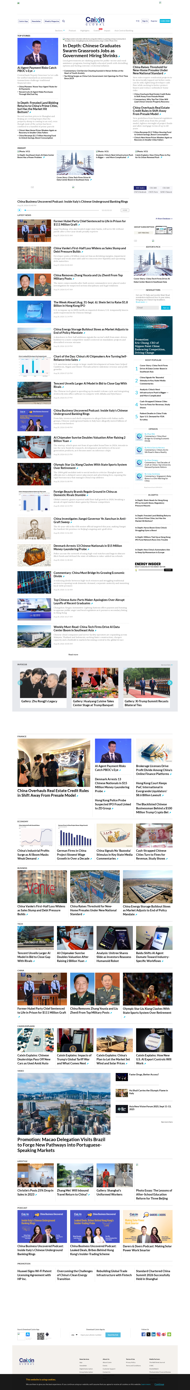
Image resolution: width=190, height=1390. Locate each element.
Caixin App (23, 21)
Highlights (84, 30)
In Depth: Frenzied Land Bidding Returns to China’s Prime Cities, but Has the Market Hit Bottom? (37, 107)
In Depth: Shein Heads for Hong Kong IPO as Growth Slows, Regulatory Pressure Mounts (151, 503)
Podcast (72, 30)
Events (97, 30)
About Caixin (107, 1362)
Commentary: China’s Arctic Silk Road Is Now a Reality (156, 451)
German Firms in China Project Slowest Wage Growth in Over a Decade (73, 854)
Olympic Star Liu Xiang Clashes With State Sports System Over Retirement (90, 466)
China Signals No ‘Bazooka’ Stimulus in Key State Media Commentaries (152, 380)
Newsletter (36, 21)
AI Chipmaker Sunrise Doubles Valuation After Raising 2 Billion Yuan (90, 439)
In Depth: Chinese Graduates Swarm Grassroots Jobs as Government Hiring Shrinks (92, 50)
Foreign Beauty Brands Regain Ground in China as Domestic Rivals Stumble (85, 493)
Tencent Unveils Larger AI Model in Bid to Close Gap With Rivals (90, 385)
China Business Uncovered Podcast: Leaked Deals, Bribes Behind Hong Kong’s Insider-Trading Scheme (93, 1250)
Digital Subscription (86, 1369)
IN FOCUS (22, 664)
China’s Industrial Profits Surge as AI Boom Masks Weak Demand (33, 854)
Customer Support (109, 1369)
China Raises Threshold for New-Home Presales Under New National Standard (150, 70)
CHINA (20, 970)
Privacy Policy (130, 1362)
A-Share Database (164, 218)
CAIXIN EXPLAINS (26, 1026)
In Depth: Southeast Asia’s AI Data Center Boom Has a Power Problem (35, 156)
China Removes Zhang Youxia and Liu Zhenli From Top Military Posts (88, 276)
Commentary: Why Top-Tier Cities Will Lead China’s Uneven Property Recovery (151, 100)
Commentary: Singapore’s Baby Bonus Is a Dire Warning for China (158, 478)
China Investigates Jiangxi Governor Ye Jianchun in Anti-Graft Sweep (90, 520)
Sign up (166, 308)
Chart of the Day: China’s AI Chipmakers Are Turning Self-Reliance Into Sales (90, 358)
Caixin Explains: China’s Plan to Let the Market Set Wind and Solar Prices (113, 1059)
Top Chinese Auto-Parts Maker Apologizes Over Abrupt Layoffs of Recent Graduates (89, 601)
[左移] (20, 683)
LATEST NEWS (24, 215)
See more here (166, 665)
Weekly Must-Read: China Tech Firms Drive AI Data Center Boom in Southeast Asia (87, 628)
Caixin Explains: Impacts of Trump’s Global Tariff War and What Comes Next (74, 1059)
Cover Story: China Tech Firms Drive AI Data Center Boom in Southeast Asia (74, 178)
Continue (159, 1384)
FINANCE (21, 736)
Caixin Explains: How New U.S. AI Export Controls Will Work (153, 1059)
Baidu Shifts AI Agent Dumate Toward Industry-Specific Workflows (152, 957)
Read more (73, 654)
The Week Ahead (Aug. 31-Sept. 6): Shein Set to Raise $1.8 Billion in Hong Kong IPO (91, 304)
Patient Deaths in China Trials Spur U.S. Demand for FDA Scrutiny (153, 416)
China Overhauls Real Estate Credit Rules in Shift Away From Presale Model (152, 95)
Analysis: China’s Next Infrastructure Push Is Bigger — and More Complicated (114, 156)
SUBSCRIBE (165, 21)
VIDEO (20, 1071)
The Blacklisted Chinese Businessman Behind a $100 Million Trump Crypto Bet (154, 808)
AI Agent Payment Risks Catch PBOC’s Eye (36, 69)
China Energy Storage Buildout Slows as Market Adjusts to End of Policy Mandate (91, 331)
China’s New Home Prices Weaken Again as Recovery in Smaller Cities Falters (38, 131)
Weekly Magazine (52, 21)
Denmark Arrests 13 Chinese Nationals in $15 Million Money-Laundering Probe (88, 547)
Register (154, 21)
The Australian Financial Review (160, 1372)
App (80, 1362)
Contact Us (106, 1372)
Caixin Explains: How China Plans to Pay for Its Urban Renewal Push (152, 156)
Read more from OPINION (153, 487)
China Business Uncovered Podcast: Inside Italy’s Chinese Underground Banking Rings (72, 201)
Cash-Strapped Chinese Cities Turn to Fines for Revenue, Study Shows (155, 404)
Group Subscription (86, 1372)
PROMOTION (23, 1263)
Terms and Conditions (133, 1366)
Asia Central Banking (124, 30)
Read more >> (141, 302)
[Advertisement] (95, 722)
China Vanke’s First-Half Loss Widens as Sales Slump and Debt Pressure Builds (90, 249)
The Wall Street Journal (157, 1362)
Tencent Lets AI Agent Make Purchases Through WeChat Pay (36, 93)
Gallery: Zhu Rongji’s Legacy (39, 701)
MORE (125, 210)
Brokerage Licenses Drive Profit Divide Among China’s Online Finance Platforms (154, 770)
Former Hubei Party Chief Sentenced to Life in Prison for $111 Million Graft (90, 222)
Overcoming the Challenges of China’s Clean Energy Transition (75, 1275)
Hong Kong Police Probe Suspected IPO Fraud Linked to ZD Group (113, 804)
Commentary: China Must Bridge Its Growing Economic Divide (89, 574)
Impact (107, 30)
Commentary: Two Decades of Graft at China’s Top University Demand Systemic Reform (158, 464)
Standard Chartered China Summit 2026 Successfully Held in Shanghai (153, 1275)
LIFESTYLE (22, 1161)
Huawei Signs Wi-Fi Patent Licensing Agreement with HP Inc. (34, 1275)
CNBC (151, 1366)
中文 (138, 21)
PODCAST (22, 1208)
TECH (20, 924)
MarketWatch (154, 1369)
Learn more (145, 1384)
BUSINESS (22, 868)
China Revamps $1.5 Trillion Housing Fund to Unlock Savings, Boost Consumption (37, 136)
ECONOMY (22, 821)
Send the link (113, 1335)
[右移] (170, 683)
